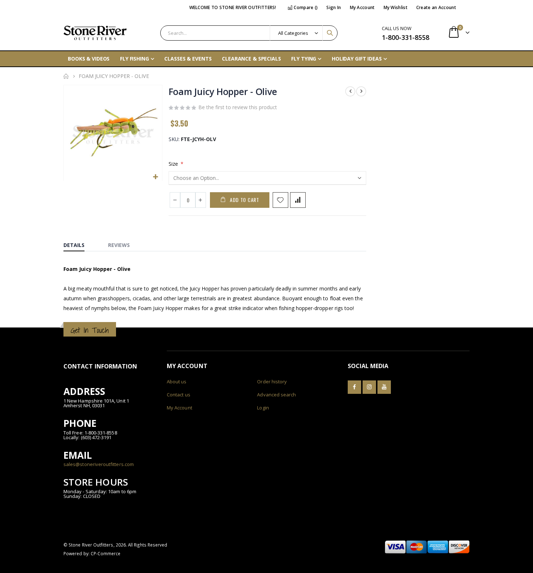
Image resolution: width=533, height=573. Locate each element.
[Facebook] (354, 387)
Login (263, 407)
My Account (362, 7)
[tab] (79, 243)
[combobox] (249, 33)
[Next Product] (361, 91)
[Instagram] (369, 387)
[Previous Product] (350, 91)
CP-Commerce (106, 553)
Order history (272, 381)
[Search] (330, 33)
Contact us (178, 394)
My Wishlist (396, 7)
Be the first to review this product (237, 107)
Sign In (333, 7)
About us (177, 381)
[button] (155, 177)
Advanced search (276, 394)
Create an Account (436, 7)
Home (66, 76)
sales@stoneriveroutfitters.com (98, 464)
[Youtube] (384, 387)
